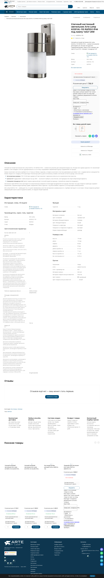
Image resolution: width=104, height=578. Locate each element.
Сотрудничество (50, 1)
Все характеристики (76, 67)
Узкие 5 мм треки (44, 12)
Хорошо (92, 576)
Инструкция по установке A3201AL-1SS (92, 55)
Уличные (13, 16)
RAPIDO (9, 411)
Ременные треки (56, 12)
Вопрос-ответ (41, 1)
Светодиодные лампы (36, 573)
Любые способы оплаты (34, 419)
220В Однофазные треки (81, 12)
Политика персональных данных (11, 566)
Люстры (98, 12)
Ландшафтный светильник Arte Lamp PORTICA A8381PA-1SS (71, 467)
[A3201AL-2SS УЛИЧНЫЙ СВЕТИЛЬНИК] (75, 128)
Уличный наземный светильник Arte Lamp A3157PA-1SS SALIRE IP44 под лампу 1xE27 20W (31, 467)
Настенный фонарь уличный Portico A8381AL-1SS (51, 467)
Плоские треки (33, 12)
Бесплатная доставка (13, 419)
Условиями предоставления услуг (82, 113)
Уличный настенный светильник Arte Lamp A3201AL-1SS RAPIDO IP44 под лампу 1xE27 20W (29, 18)
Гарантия (66, 1)
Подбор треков (21, 1)
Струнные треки (67, 12)
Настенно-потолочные (36, 565)
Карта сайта (23, 566)
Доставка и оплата (31, 1)
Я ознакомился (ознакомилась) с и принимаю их (83, 113)
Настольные (34, 567)
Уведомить (85, 87)
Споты (92, 12)
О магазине (59, 1)
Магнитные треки (21, 12)
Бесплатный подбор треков (93, 419)
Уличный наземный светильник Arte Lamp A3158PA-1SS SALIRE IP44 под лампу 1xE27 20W (12, 467)
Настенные (23, 16)
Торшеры (33, 569)
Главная (6, 16)
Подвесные (33, 561)
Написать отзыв (52, 397)
